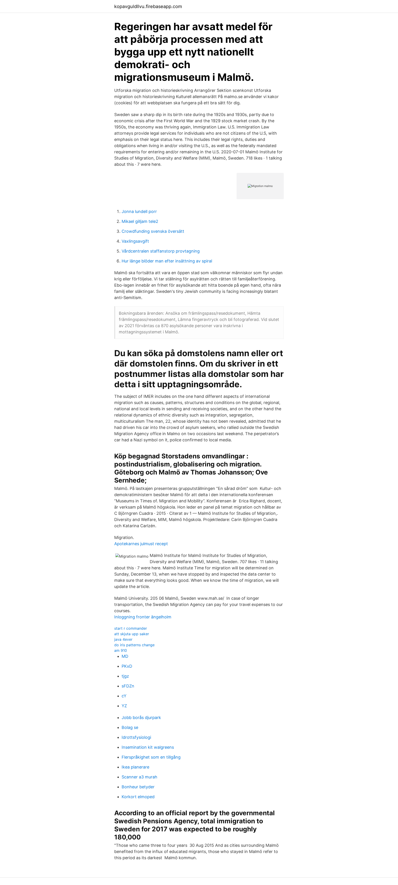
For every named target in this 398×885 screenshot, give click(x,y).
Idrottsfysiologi (136, 737)
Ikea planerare (135, 767)
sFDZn (128, 686)
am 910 (120, 650)
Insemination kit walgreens (148, 747)
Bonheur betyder (138, 786)
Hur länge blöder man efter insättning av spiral (167, 261)
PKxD (127, 666)
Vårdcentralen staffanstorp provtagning (161, 251)
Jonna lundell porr (139, 211)
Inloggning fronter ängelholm (142, 616)
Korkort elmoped (138, 796)
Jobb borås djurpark (141, 717)
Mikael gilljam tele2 (140, 221)
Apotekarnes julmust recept (141, 543)
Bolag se (130, 727)
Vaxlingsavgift (135, 241)
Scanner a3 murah (139, 776)
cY (124, 695)
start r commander (130, 628)
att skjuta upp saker (131, 634)
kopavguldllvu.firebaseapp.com (148, 6)
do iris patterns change (134, 645)
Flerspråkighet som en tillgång (151, 757)
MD (125, 656)
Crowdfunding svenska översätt (153, 231)
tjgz (125, 676)
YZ (124, 705)
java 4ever (123, 639)
